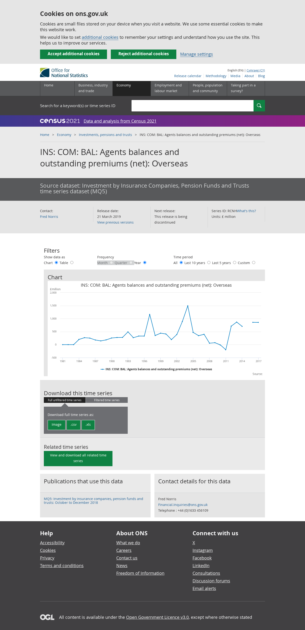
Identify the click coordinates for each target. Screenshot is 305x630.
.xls (88, 424)
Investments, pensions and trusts (105, 134)
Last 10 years (195, 262)
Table (64, 262)
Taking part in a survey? (243, 88)
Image (56, 424)
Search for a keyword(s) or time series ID (77, 105)
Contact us (126, 558)
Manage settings (196, 54)
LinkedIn (201, 565)
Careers (124, 550)
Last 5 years (222, 262)
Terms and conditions (62, 565)
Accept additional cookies (73, 53)
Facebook (202, 558)
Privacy (47, 558)
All (175, 262)
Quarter (121, 262)
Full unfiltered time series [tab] (64, 400)
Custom (244, 262)
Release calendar (188, 76)
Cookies (48, 550)
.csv (73, 424)
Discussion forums (211, 581)
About (249, 76)
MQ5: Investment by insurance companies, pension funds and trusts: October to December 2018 (93, 500)
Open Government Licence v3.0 (157, 617)
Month (103, 262)
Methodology (216, 76)
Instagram (203, 550)
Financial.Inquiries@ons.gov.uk (183, 504)
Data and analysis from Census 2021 (120, 121)
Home (48, 85)
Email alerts (204, 588)
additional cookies (100, 37)
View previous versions (115, 222)
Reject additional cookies (143, 53)
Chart (49, 262)
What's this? (246, 211)
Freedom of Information (140, 573)
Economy (64, 134)
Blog (261, 76)
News (121, 565)
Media (235, 76)
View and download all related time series (78, 458)
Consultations (206, 573)
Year (138, 262)
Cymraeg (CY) (256, 70)
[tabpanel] (86, 420)
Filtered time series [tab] (107, 400)
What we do (128, 542)
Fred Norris (49, 216)
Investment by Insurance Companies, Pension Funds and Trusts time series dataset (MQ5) (144, 188)
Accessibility (52, 542)
